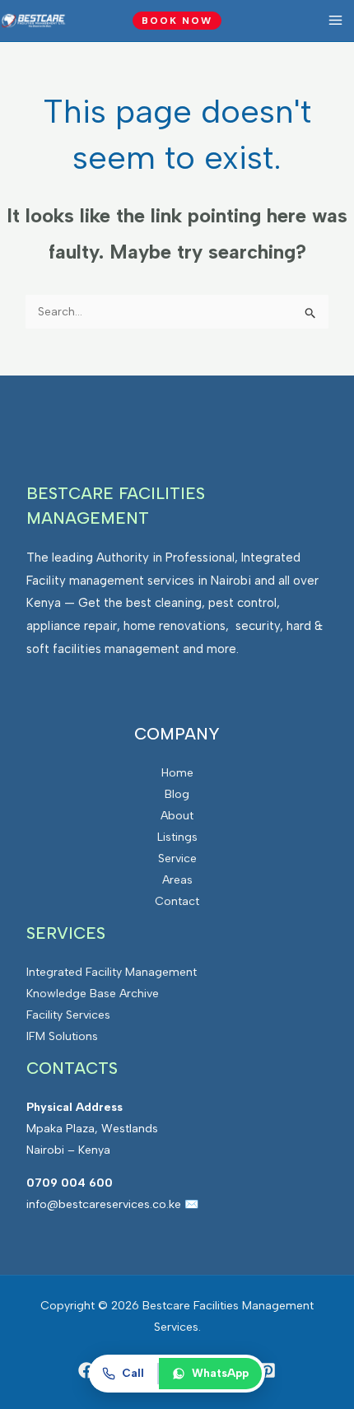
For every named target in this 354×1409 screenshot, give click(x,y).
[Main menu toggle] (335, 20)
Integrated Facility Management (111, 972)
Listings (177, 837)
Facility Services (68, 1015)
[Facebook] (86, 1370)
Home (177, 773)
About (177, 816)
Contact (177, 901)
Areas (177, 880)
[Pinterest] (267, 1370)
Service (177, 858)
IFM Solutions (62, 1036)
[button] (177, 21)
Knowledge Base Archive (92, 994)
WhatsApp (220, 1372)
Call (133, 1372)
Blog (177, 794)
